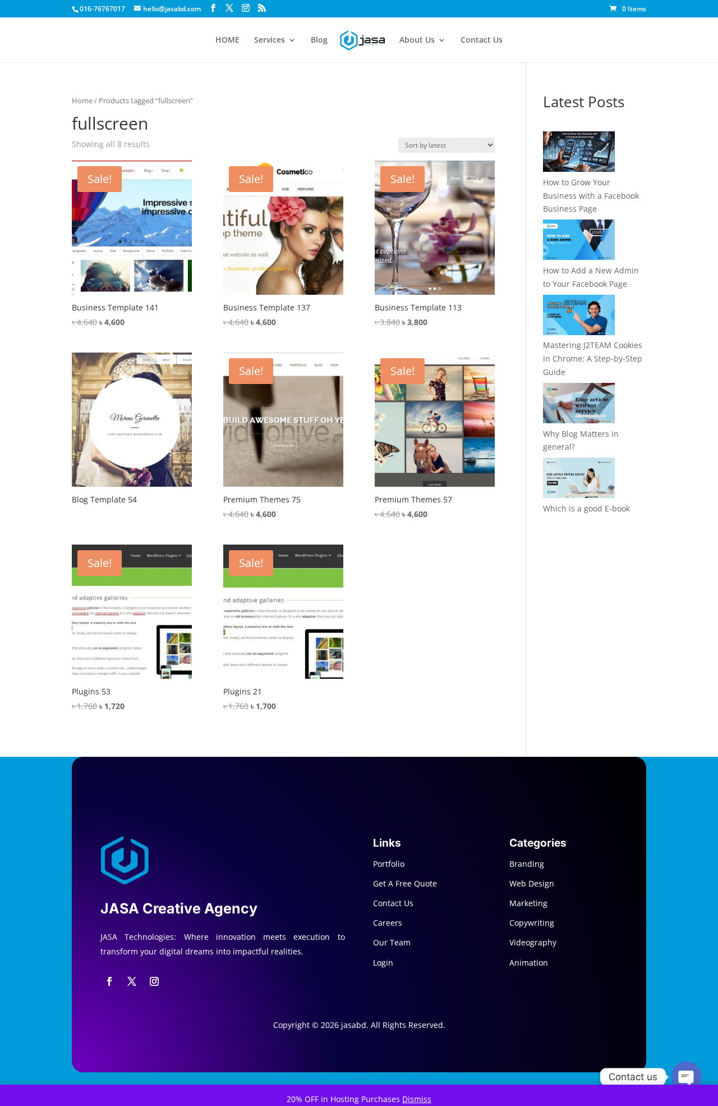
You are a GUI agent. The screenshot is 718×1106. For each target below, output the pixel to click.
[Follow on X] (132, 981)
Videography (532, 942)
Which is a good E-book (586, 508)
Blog (319, 40)
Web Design (531, 883)
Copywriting (531, 922)
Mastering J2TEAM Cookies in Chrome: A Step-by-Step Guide (592, 358)
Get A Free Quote (405, 883)
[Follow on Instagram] (154, 981)
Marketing (528, 903)
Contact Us (482, 40)
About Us (417, 40)
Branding (526, 863)
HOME (227, 40)
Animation (528, 962)
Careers (387, 922)
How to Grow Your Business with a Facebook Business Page (591, 195)
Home (82, 100)
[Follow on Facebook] (109, 981)
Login (383, 962)
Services (269, 40)
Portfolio (388, 863)
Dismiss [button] (416, 1099)
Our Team (392, 942)
